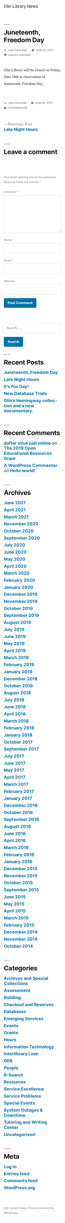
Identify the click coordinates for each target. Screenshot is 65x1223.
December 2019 (20, 594)
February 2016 (19, 854)
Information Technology (29, 1046)
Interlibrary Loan (21, 1053)
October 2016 (18, 812)
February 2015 (19, 925)
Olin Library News (21, 6)
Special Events (19, 1103)
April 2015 (15, 910)
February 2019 (19, 664)
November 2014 (21, 939)
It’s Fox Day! (16, 386)
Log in (10, 1166)
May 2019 (14, 643)
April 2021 (15, 509)
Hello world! (22, 470)
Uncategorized (17, 107)
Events (11, 1025)
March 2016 (16, 847)
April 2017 (14, 777)
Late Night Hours (21, 379)
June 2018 (15, 706)
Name (9, 240)
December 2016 (20, 805)
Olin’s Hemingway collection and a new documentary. (30, 405)
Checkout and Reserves (29, 1004)
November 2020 (21, 523)
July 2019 (14, 629)
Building (12, 997)
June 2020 (15, 552)
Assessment (17, 990)
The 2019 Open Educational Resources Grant (28, 453)
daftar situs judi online (27, 443)
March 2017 (16, 784)
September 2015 (21, 889)
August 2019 (17, 622)
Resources (15, 1081)
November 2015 (20, 875)
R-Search (13, 1075)
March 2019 (16, 657)
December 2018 (20, 678)
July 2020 (14, 545)
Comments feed (21, 1180)
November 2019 (20, 601)
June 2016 (15, 833)
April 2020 (15, 566)
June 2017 (14, 763)
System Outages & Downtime (23, 1112)
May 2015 (14, 904)
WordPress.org (19, 1187)
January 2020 (18, 587)
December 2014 (21, 932)
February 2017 (19, 791)
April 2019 (15, 650)
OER (8, 1060)
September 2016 (21, 819)
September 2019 (21, 615)
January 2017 (18, 798)
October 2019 (18, 608)
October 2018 (18, 685)
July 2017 (14, 756)
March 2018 (16, 721)
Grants (11, 1032)
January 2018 (18, 735)
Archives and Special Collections (26, 981)
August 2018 (17, 692)
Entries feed (16, 1173)
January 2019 (18, 671)
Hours (10, 1039)
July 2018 (14, 699)
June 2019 (15, 636)
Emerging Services (24, 1018)
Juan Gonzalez (17, 50)
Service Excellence (24, 1089)
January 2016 (18, 861)
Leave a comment (19, 55)
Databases (15, 1011)
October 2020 (19, 531)
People (11, 1067)
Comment (11, 192)
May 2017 (14, 770)
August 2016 (17, 826)
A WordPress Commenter (30, 465)
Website (9, 281)
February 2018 (19, 727)
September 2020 (22, 538)
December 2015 (20, 868)
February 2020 (19, 580)
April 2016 (15, 840)
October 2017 (18, 742)
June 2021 (15, 502)
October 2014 (18, 946)
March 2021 (16, 516)
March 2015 (16, 918)
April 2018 (15, 713)
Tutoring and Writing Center (25, 1125)
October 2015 (18, 882)
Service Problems (22, 1096)
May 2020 (14, 559)
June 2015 (15, 896)
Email (8, 260)
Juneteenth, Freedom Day (31, 372)
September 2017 (21, 749)
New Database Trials (25, 393)
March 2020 (16, 573)
